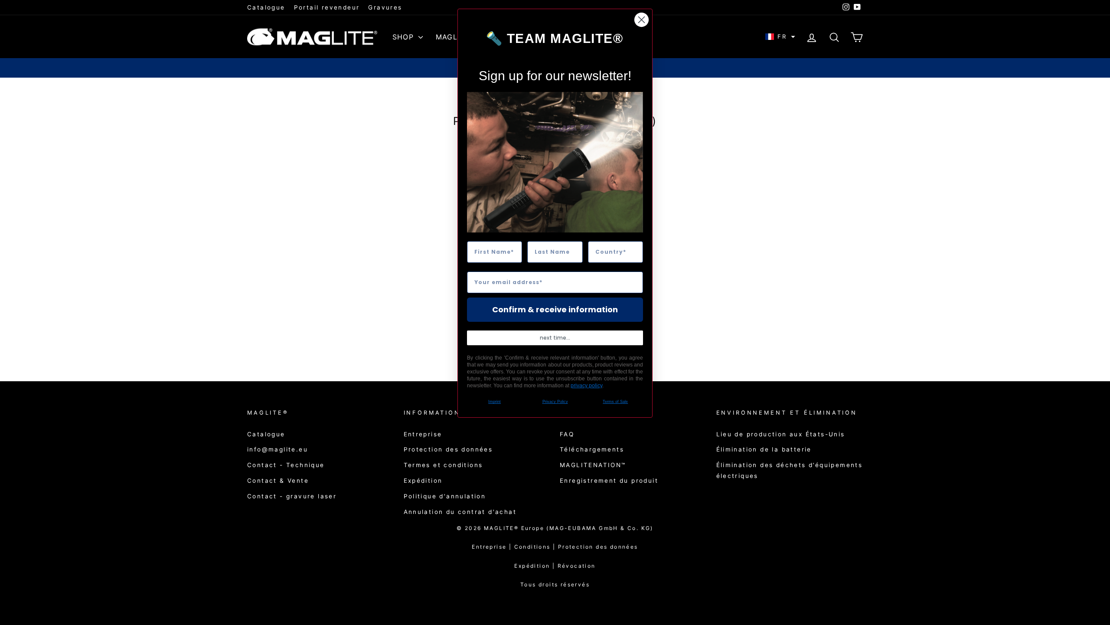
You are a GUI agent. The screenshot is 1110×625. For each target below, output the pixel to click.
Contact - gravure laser (291, 496)
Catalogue (266, 7)
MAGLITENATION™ (593, 464)
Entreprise (423, 434)
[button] (780, 36)
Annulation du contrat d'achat (460, 511)
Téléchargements (592, 449)
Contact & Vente (278, 480)
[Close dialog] (641, 19)
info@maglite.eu (277, 449)
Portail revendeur (327, 7)
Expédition (423, 480)
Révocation (577, 566)
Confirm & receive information (555, 309)
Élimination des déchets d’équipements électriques (789, 470)
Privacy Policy (555, 401)
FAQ (567, 434)
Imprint (494, 401)
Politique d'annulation (445, 496)
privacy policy (586, 386)
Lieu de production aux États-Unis (780, 434)
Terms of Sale (615, 401)
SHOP (404, 37)
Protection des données (448, 449)
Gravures (385, 7)
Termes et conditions (443, 464)
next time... (555, 337)
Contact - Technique (286, 464)
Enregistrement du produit (609, 480)
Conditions (536, 546)
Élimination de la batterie (764, 449)
